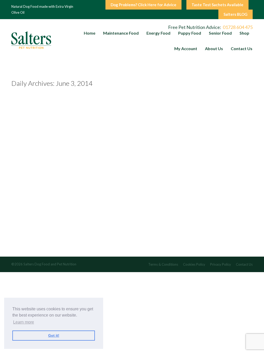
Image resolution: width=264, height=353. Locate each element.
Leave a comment (55, 248)
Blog (76, 248)
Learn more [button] (23, 322)
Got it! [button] (53, 335)
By (96, 248)
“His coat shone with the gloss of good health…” (70, 216)
